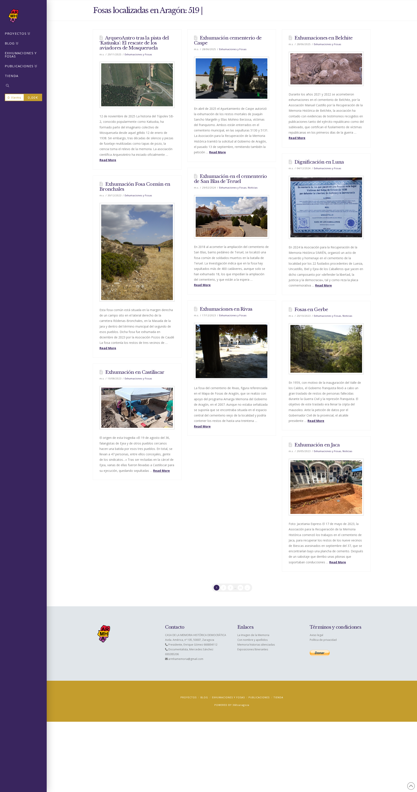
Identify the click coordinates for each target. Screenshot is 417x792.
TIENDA (278, 697)
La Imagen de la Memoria (253, 635)
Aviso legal (316, 635)
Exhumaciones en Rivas (226, 309)
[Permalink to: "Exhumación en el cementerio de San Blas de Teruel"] (231, 217)
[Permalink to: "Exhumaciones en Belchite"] (326, 68)
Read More (107, 160)
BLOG (204, 697)
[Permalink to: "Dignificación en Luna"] (326, 207)
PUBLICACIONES (259, 697)
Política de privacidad (323, 640)
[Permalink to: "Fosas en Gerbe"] (326, 349)
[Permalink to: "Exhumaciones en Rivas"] (231, 351)
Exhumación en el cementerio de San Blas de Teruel (230, 179)
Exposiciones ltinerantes (252, 649)
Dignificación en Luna (319, 162)
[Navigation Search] (23, 86)
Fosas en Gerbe (311, 309)
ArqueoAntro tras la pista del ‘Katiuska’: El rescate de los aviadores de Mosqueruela (134, 43)
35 (240, 587)
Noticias (253, 187)
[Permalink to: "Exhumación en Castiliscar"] (137, 408)
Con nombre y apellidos (252, 640)
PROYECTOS (188, 697)
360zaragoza (241, 705)
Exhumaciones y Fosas (138, 54)
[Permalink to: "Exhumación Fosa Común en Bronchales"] (137, 252)
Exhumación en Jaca (317, 445)
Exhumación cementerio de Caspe (227, 40)
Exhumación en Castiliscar (134, 372)
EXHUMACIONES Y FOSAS (228, 697)
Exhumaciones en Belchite (323, 38)
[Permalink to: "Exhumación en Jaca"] (326, 487)
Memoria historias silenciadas (256, 644)
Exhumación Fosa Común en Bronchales (134, 186)
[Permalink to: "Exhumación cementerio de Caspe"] (231, 78)
